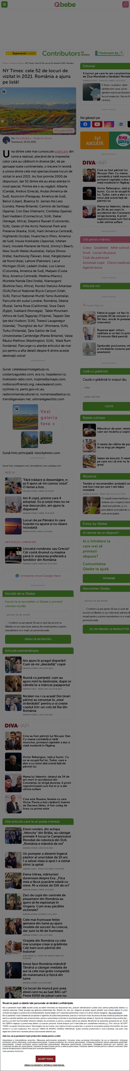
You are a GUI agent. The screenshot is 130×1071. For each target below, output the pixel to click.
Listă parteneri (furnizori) (13, 1051)
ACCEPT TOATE (45, 1059)
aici (106, 1023)
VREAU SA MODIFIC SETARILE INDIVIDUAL (44, 1065)
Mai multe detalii (115, 1013)
